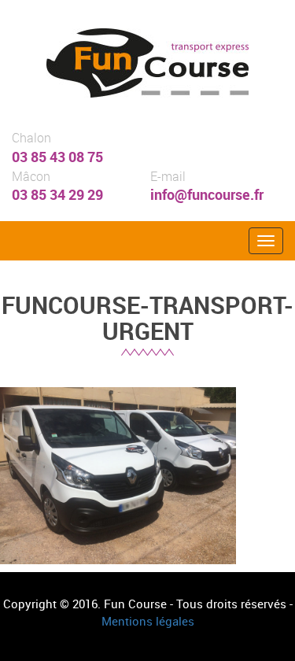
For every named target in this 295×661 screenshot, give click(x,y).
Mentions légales (147, 621)
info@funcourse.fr (207, 194)
